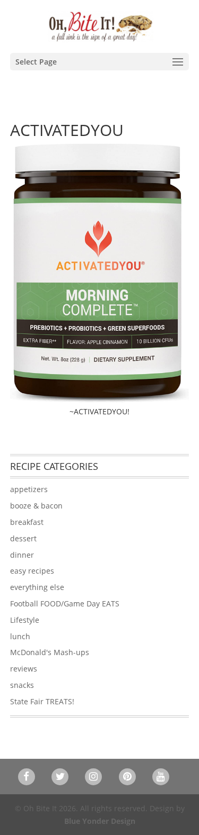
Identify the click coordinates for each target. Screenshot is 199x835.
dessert (23, 538)
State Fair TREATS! (42, 701)
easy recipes (32, 571)
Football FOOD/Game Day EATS (64, 603)
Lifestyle (24, 620)
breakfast (27, 522)
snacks (22, 685)
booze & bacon (36, 506)
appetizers (29, 489)
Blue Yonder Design (99, 821)
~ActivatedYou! (99, 411)
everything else (37, 587)
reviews (23, 669)
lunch (20, 636)
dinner (22, 555)
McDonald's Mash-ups (49, 652)
